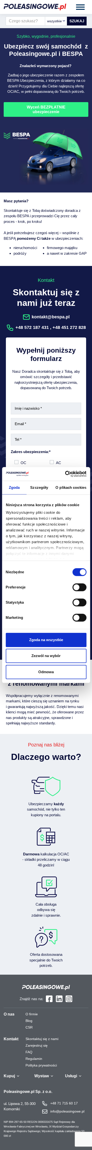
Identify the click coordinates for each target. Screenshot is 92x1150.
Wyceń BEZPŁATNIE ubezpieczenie (46, 109)
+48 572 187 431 (32, 327)
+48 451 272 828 (69, 327)
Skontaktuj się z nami (42, 1039)
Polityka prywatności (41, 1065)
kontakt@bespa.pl (51, 316)
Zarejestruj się (37, 1045)
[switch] (79, 587)
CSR (29, 1027)
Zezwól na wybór (46, 656)
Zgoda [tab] (14, 487)
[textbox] (56, 21)
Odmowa (46, 672)
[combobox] (56, 21)
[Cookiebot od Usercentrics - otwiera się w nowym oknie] (65, 474)
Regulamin (34, 1059)
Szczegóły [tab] (39, 487)
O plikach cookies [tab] (70, 487)
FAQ (29, 1052)
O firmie (32, 1014)
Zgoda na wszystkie (46, 640)
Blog (29, 1021)
